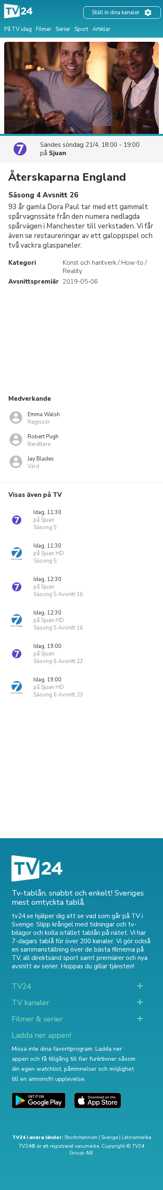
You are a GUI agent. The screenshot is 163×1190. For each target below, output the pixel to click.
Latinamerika (136, 1137)
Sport (81, 29)
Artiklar (101, 29)
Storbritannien (80, 1137)
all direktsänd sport (51, 958)
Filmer (43, 29)
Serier (63, 29)
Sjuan (57, 153)
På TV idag (18, 29)
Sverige (109, 1137)
